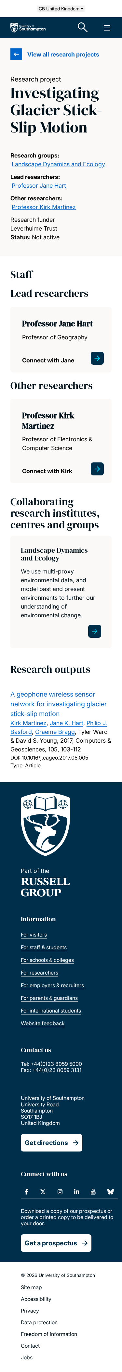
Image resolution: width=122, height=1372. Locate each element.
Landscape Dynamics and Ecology (58, 164)
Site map (31, 1287)
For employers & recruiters (52, 985)
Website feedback (43, 1023)
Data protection (39, 1322)
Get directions (46, 1143)
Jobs (27, 1357)
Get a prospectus (51, 1243)
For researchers (39, 972)
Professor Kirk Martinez (44, 207)
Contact (30, 1345)
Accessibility (36, 1299)
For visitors (34, 934)
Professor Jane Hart (39, 185)
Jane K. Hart (66, 723)
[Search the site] (83, 27)
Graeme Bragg (55, 731)
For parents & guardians (49, 998)
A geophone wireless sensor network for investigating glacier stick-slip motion (58, 704)
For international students (51, 1010)
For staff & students (44, 947)
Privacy (30, 1310)
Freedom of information (49, 1334)
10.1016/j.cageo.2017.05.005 (55, 757)
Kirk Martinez (28, 723)
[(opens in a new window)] (26, 1192)
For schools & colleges (47, 960)
